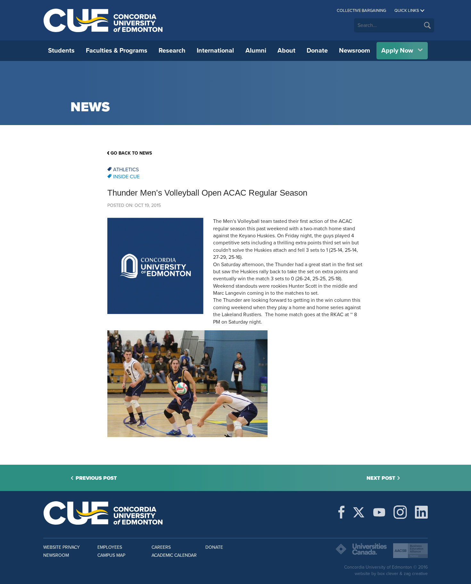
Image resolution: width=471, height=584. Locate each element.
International (215, 51)
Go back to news (131, 153)
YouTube (379, 512)
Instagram (400, 512)
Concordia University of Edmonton (103, 20)
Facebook (341, 512)
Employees (109, 547)
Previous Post (96, 478)
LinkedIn (421, 512)
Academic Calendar (174, 555)
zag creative (416, 573)
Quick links (406, 10)
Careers (161, 547)
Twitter (358, 512)
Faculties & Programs (116, 51)
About (286, 51)
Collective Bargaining (361, 10)
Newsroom (354, 51)
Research (172, 51)
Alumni (255, 51)
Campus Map (111, 555)
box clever (387, 573)
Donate (317, 51)
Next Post (381, 478)
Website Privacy (61, 547)
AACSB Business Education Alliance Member (410, 550)
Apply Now (397, 51)
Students (61, 51)
